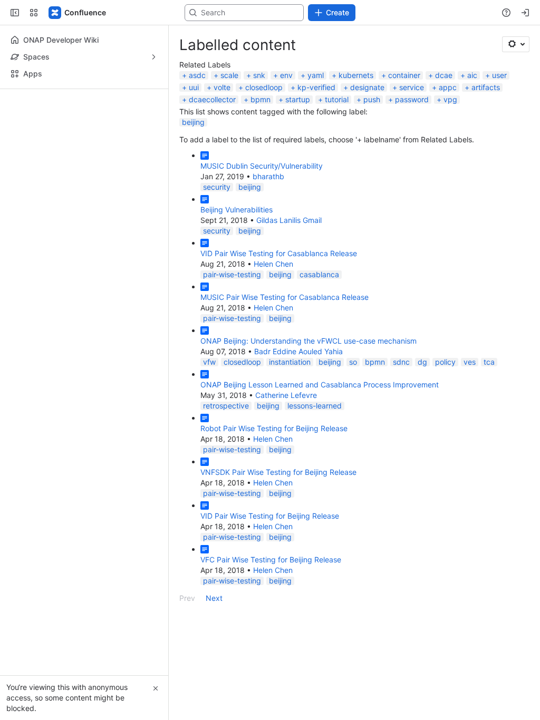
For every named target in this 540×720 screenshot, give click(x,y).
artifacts (485, 87)
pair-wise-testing (232, 274)
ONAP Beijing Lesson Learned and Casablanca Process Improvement (319, 384)
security (216, 186)
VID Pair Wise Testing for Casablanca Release (278, 253)
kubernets (356, 75)
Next (214, 597)
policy (445, 361)
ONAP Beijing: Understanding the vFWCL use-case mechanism (308, 340)
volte (222, 87)
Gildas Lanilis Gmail (289, 220)
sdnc (401, 361)
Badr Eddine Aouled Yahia (298, 351)
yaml (315, 75)
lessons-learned (314, 405)
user (499, 75)
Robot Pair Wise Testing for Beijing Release (274, 428)
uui (194, 87)
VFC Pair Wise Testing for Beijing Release (270, 559)
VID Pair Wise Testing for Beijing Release (269, 515)
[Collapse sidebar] (14, 12)
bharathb (268, 176)
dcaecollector (212, 99)
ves (470, 361)
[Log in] (525, 12)
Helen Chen (273, 263)
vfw (209, 361)
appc (448, 87)
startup (297, 99)
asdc (197, 75)
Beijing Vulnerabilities (236, 209)
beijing (193, 122)
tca (489, 361)
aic (472, 75)
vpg (450, 99)
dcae (443, 75)
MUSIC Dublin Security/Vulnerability (261, 165)
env (286, 75)
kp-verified (316, 87)
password (412, 99)
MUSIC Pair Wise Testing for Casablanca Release (284, 297)
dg (422, 361)
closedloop (264, 87)
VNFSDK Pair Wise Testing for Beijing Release (278, 472)
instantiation (290, 361)
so (353, 361)
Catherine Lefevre (286, 395)
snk (259, 75)
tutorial (337, 99)
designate (367, 87)
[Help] (506, 12)
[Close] (155, 688)
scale (229, 75)
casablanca (319, 274)
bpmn (260, 99)
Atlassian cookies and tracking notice (166, 38)
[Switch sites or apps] (33, 12)
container (404, 75)
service (411, 87)
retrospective (226, 405)
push (371, 99)
